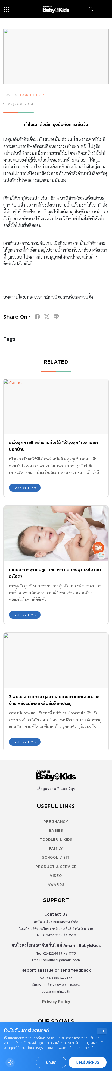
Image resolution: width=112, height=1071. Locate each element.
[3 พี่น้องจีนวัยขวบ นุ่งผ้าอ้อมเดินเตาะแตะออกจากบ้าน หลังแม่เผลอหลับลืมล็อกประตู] (56, 660)
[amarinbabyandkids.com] (55, 8)
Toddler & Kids (56, 839)
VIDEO (56, 875)
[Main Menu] (103, 9)
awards (56, 884)
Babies (56, 830)
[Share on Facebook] (37, 316)
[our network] (6, 9)
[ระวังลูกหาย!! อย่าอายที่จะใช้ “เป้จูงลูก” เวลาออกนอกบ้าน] (56, 406)
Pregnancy (55, 821)
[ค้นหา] (91, 9)
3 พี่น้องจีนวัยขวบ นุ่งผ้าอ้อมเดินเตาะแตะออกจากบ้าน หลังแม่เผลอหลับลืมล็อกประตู (54, 700)
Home (8, 94)
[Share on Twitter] (46, 316)
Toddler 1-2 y (32, 94)
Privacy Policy (56, 1001)
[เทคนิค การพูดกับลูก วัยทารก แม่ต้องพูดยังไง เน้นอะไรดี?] (56, 533)
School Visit (56, 857)
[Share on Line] (56, 316)
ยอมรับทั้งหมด (87, 1062)
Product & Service (56, 867)
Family (56, 848)
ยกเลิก (51, 1062)
